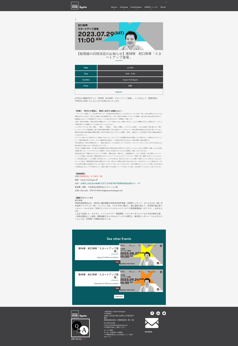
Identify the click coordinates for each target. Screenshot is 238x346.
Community (124, 7)
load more (119, 297)
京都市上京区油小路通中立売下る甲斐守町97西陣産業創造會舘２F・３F (110, 183)
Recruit (163, 7)
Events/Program (136, 7)
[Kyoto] (79, 3)
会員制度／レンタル (151, 7)
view (117, 262)
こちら (84, 339)
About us (114, 7)
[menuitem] (166, 2)
